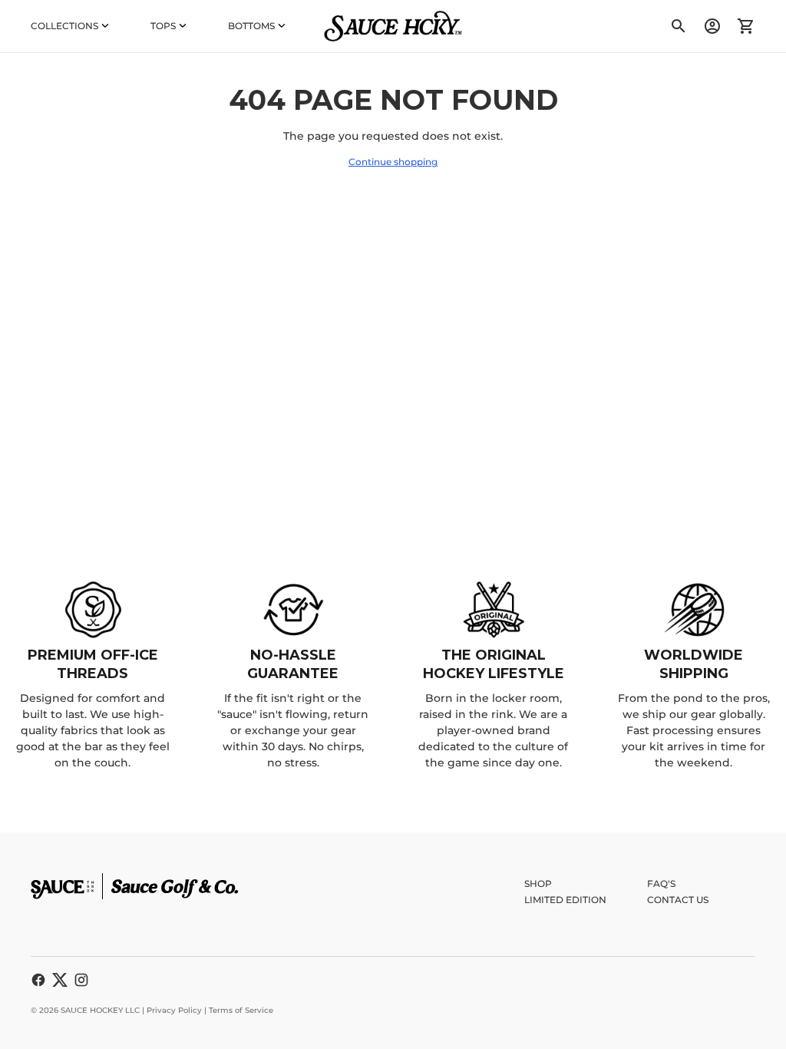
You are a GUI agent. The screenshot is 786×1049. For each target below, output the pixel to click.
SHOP (538, 883)
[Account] (712, 26)
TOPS (163, 25)
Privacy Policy (174, 1010)
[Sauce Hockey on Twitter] (60, 980)
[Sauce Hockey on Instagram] (81, 980)
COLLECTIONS (64, 25)
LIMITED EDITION (565, 899)
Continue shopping (393, 161)
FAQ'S (661, 883)
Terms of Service (241, 1010)
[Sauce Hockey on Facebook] (38, 980)
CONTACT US (677, 899)
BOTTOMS (251, 25)
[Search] (678, 26)
